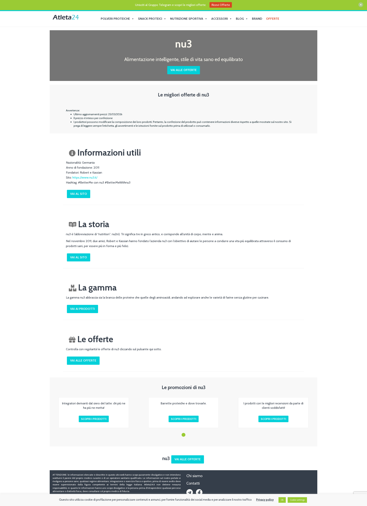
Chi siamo (194, 475)
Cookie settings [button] (297, 500)
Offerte (272, 18)
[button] (183, 435)
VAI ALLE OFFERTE (184, 70)
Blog (240, 18)
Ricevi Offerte (220, 5)
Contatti (193, 483)
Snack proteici (150, 18)
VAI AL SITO (78, 194)
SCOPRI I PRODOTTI (93, 419)
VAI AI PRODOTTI (82, 309)
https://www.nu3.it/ (84, 177)
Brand (257, 18)
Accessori (219, 18)
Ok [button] (282, 500)
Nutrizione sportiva (186, 18)
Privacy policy (265, 499)
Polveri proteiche (115, 18)
